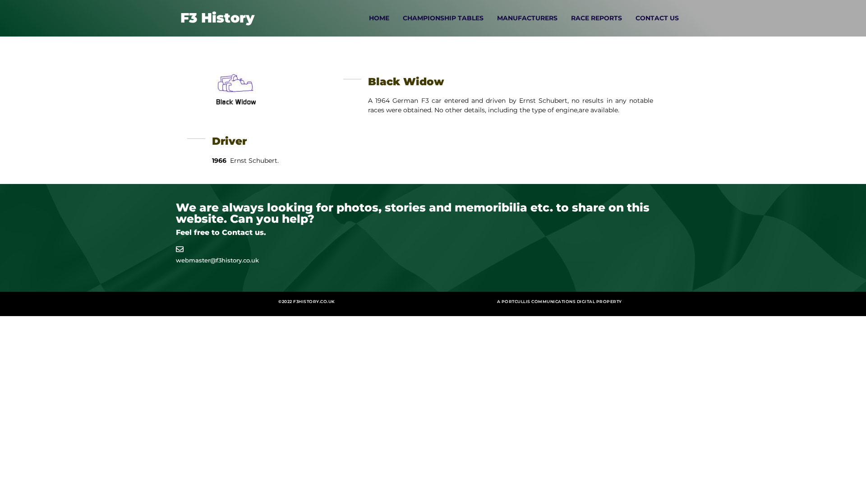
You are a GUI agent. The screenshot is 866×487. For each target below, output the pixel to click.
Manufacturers (527, 18)
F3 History (217, 17)
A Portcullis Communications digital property (559, 301)
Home (379, 18)
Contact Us (657, 18)
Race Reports (596, 18)
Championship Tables (443, 18)
